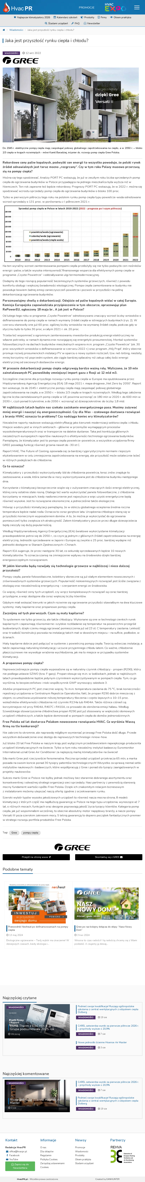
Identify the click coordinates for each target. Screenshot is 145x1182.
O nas (43, 1147)
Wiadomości (16, 30)
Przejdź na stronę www (35, 857)
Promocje (86, 7)
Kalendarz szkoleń (66, 17)
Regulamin (45, 1155)
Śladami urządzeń (58, 23)
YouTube (13, 1159)
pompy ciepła (30, 832)
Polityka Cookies (49, 1159)
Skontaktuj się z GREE (107, 857)
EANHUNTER (113, 1179)
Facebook (14, 1155)
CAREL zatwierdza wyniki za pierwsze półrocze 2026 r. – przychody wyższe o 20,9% (108, 1027)
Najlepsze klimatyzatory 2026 (33, 17)
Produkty (89, 17)
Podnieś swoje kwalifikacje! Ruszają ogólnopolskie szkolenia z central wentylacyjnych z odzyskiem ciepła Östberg (108, 1009)
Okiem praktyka (122, 17)
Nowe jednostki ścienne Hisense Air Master (102, 1042)
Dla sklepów (47, 1151)
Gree (14, 832)
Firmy (103, 17)
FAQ (77, 23)
